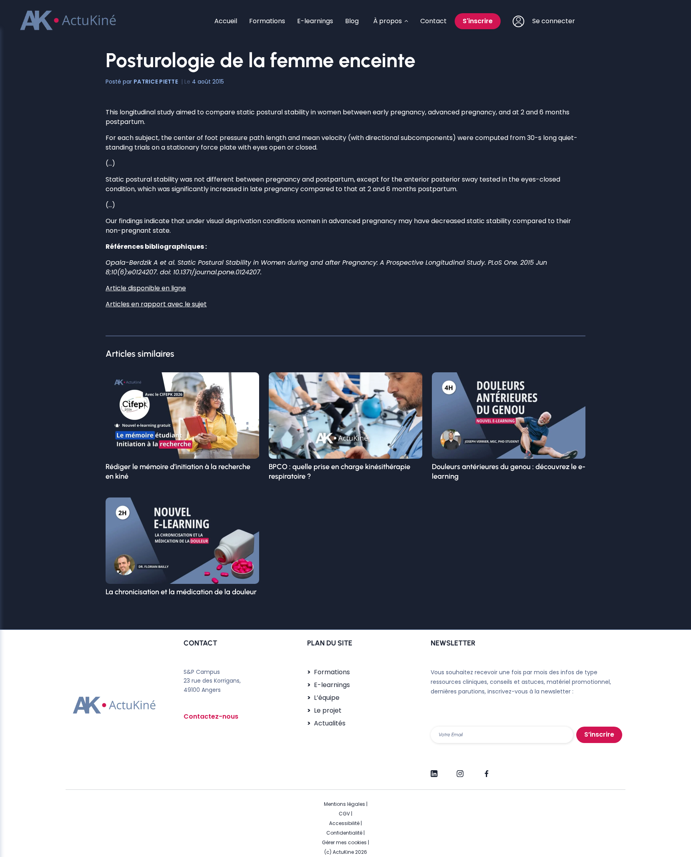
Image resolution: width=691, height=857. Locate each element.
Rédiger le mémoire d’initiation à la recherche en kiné (178, 471)
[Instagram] (460, 770)
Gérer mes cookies (344, 842)
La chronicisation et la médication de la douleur (181, 591)
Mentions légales (344, 804)
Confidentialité (344, 832)
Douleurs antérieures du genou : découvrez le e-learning (508, 471)
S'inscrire (478, 21)
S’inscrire (599, 734)
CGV (344, 813)
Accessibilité (344, 823)
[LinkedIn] (434, 770)
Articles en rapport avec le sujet (156, 304)
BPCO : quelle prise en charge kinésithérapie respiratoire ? (339, 471)
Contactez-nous (211, 716)
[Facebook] (486, 770)
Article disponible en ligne (146, 288)
